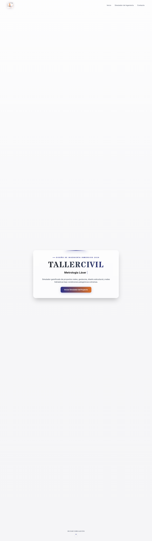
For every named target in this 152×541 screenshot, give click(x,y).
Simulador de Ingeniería (124, 5)
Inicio (109, 5)
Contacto (141, 5)
